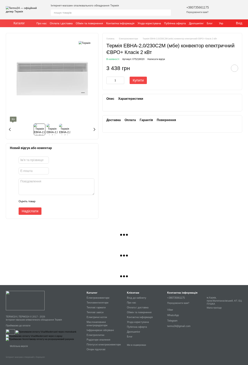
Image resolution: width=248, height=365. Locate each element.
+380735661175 (197, 7)
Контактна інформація (120, 23)
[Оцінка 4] (60, 201)
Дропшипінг (196, 23)
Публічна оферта (175, 23)
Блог (210, 23)
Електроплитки (95, 335)
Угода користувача (149, 23)
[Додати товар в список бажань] (234, 68)
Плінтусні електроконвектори (104, 344)
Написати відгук (156, 59)
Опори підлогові (96, 349)
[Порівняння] (229, 10)
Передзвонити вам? (197, 12)
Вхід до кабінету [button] (136, 297)
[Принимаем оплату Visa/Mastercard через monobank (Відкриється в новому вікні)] (46, 331)
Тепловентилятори (97, 302)
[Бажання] (219, 10)
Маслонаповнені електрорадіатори (97, 324)
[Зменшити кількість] (109, 80)
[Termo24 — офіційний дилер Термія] (25, 300)
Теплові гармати (96, 307)
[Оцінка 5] (67, 201)
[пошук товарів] (168, 13)
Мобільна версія (18, 346)
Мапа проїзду (214, 307)
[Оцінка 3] (54, 201)
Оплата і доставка (61, 23)
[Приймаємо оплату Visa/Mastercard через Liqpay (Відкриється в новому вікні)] (34, 336)
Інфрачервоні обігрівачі (100, 330)
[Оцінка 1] (42, 201)
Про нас (41, 23)
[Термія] (84, 43)
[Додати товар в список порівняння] (223, 68)
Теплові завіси (95, 312)
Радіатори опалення (98, 339)
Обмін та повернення (89, 23)
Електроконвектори (98, 297)
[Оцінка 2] (48, 201)
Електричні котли (97, 317)
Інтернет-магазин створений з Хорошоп (25, 357)
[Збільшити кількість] (121, 80)
